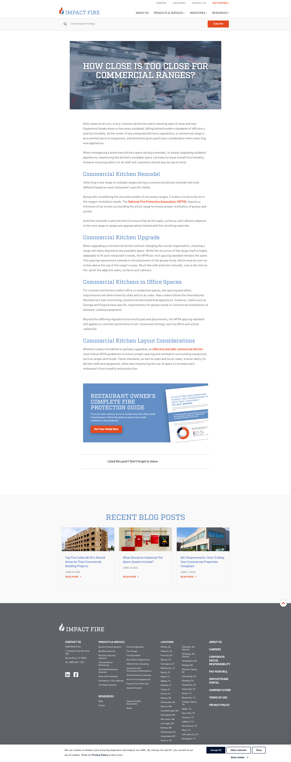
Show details (237, 757)
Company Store (220, 690)
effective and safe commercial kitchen (177, 349)
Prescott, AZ (166, 655)
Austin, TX (187, 693)
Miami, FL (165, 677)
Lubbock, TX (188, 722)
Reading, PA (187, 681)
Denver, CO (166, 660)
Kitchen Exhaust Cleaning (139, 675)
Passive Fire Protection (138, 684)
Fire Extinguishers (135, 647)
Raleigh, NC (187, 665)
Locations (179, 3)
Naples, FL (166, 681)
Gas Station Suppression (138, 660)
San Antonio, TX (189, 726)
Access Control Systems (110, 647)
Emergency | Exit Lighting (111, 681)
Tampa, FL (165, 689)
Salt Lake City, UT (190, 734)
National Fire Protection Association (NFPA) (157, 201)
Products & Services (169, 13)
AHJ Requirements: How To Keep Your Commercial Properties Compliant (202, 562)
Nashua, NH (166, 728)
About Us (142, 13)
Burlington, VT (189, 739)
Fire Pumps (132, 651)
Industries (198, 13)
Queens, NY (166, 741)
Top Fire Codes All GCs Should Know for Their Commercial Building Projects (85, 562)
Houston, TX (188, 717)
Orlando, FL (166, 685)
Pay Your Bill (220, 3)
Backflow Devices (107, 651)
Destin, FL (165, 672)
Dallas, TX (186, 709)
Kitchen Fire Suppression (139, 679)
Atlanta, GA (166, 698)
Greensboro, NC (189, 661)
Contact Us (199, 3)
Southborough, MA (169, 711)
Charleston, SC (189, 685)
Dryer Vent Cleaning (108, 676)
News (129, 708)
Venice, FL (166, 694)
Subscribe (218, 24)
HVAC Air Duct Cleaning (138, 664)
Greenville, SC (188, 689)
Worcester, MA (167, 719)
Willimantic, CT (168, 668)
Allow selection (239, 750)
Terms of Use (218, 697)
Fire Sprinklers (133, 655)
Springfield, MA (168, 715)
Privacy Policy (219, 705)
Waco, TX (186, 730)
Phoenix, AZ (166, 651)
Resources (220, 13)
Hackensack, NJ (168, 732)
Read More (73, 577)
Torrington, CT (167, 664)
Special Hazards (134, 688)
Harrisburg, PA (189, 676)
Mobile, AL (166, 647)
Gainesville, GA (168, 702)
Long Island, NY (168, 736)
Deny (259, 750)
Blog (101, 701)
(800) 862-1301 (77, 662)
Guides (102, 705)
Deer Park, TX (188, 713)
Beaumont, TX (188, 698)
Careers (161, 3)
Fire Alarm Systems (108, 685)
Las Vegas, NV (167, 724)
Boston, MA (166, 706)
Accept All (216, 750)
